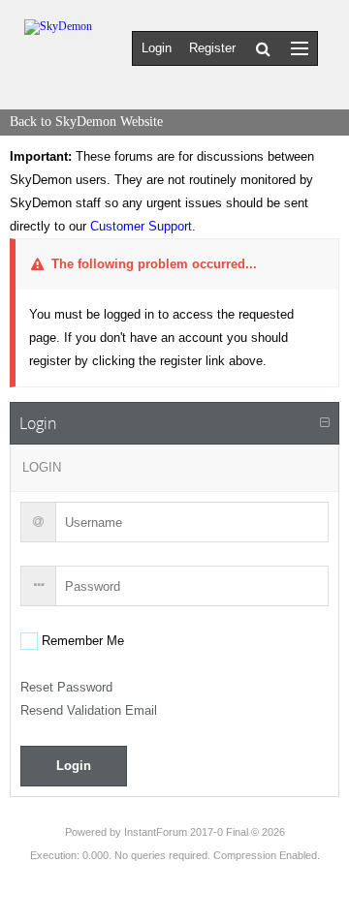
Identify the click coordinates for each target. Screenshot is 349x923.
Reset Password (66, 687)
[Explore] (299, 48)
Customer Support (141, 226)
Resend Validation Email (88, 710)
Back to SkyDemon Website (86, 121)
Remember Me (81, 640)
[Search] (263, 48)
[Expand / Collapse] (325, 423)
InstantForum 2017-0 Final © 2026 (204, 832)
